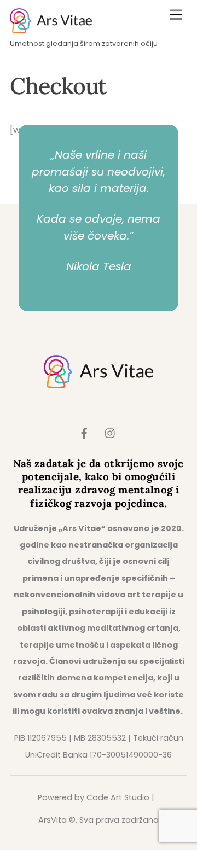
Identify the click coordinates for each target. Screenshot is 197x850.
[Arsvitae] (51, 28)
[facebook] (84, 432)
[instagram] (110, 432)
